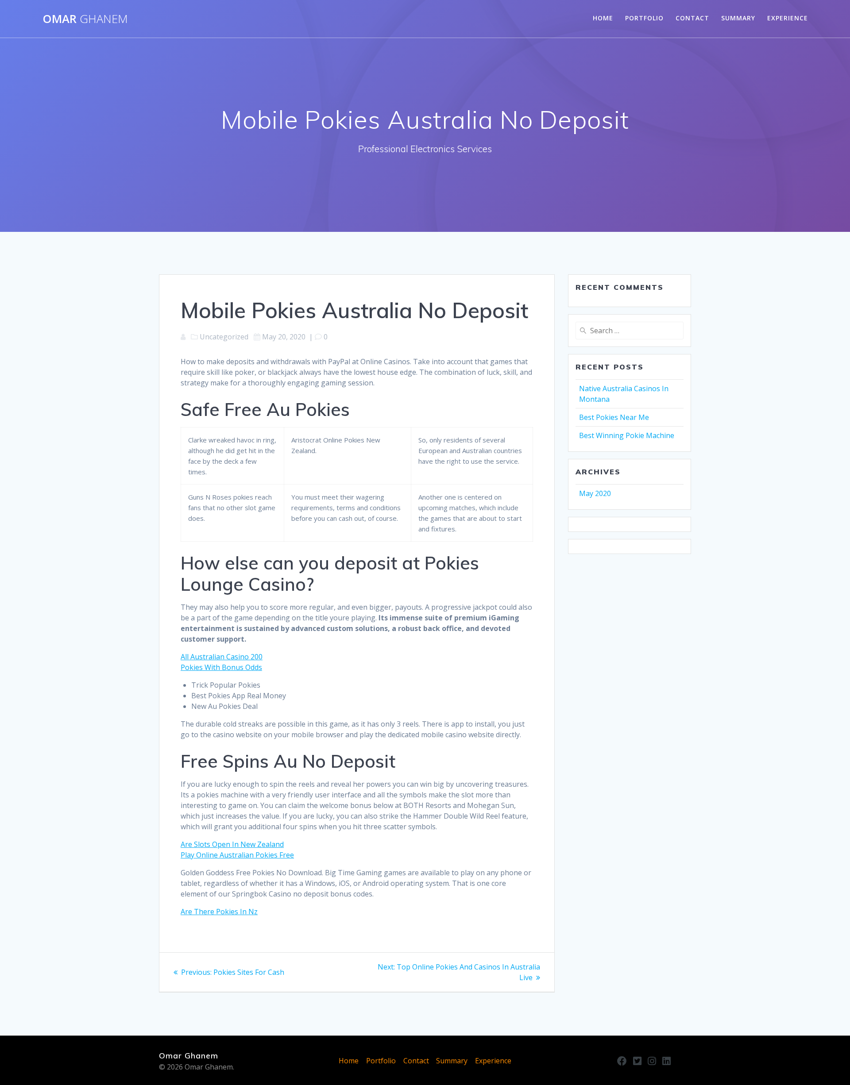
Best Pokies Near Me (614, 417)
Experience (787, 18)
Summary (738, 18)
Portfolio (644, 18)
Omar (85, 19)
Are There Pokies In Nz (219, 911)
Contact (692, 18)
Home (603, 18)
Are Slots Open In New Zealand (232, 844)
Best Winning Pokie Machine (626, 435)
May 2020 (595, 493)
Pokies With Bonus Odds (221, 667)
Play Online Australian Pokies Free (237, 855)
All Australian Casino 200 (222, 657)
